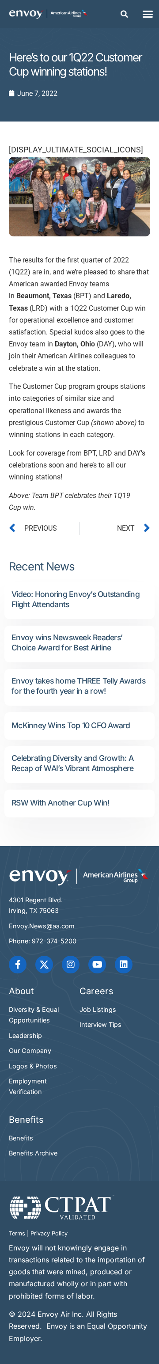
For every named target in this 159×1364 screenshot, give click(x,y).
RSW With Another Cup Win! (60, 802)
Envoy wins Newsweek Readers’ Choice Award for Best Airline (66, 642)
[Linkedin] (123, 964)
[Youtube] (97, 964)
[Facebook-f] (17, 964)
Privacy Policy (49, 1233)
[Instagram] (71, 964)
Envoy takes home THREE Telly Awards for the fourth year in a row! (78, 685)
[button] (124, 14)
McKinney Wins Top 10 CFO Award (70, 725)
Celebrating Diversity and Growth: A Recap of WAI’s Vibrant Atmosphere (72, 763)
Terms (17, 1233)
